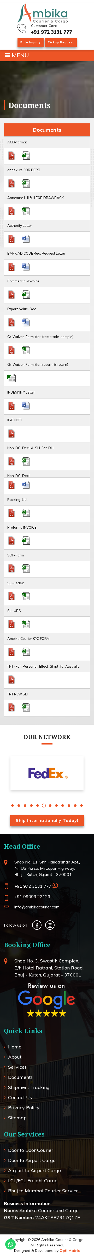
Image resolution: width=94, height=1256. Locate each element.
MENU (19, 55)
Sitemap (17, 1118)
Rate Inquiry (30, 42)
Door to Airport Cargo (32, 1160)
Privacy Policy (23, 1108)
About (14, 1057)
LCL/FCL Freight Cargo (32, 1181)
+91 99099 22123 (32, 896)
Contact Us (20, 1097)
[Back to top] (77, 1239)
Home (14, 1047)
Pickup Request (61, 42)
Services (17, 1067)
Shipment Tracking (29, 1087)
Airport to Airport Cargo (34, 1170)
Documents (20, 1077)
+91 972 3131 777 (51, 32)
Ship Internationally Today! (47, 820)
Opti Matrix (70, 1250)
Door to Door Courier (30, 1150)
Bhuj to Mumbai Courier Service (43, 1191)
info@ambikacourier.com (37, 906)
